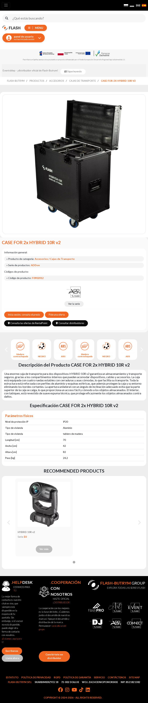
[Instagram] (67, 690)
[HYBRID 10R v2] (44, 504)
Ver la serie (74, 303)
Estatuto (12, 677)
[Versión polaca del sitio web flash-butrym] (126, 5)
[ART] (115, 608)
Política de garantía (77, 677)
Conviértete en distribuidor (54, 656)
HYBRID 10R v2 (26, 532)
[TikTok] (81, 690)
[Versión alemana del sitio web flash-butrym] (132, 5)
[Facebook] (60, 690)
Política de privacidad (36, 677)
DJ (25, 536)
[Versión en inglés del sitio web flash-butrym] (138, 5)
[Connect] (134, 623)
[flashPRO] (96, 608)
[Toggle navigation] (6, 5)
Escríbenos (12, 650)
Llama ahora (12, 658)
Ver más (44, 549)
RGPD (57, 677)
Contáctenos (117, 677)
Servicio (99, 677)
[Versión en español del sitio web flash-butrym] (144, 5)
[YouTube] (74, 690)
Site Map (134, 677)
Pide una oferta (57, 314)
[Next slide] (141, 349)
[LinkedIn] (88, 690)
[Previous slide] (8, 522)
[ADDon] (74, 291)
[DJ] (96, 623)
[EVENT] (134, 608)
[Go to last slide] (6, 349)
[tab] (74, 562)
